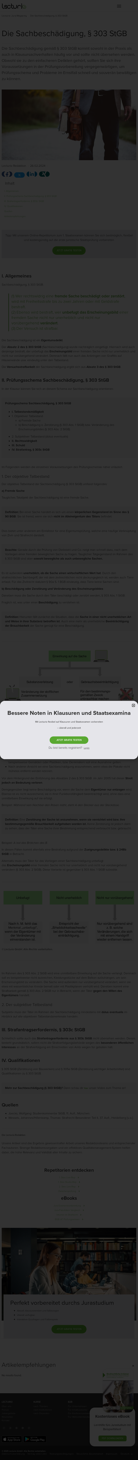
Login (87, 748)
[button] (133, 705)
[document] (69, 730)
